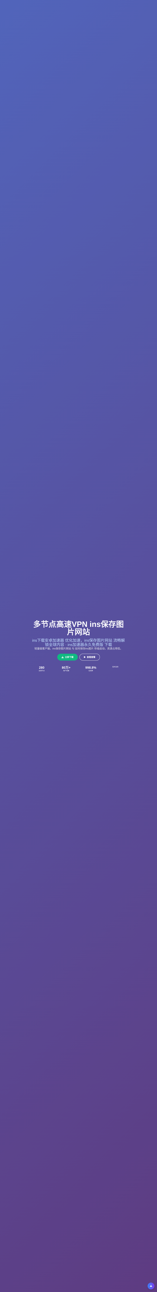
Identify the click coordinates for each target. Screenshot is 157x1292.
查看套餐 (91, 657)
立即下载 (69, 657)
